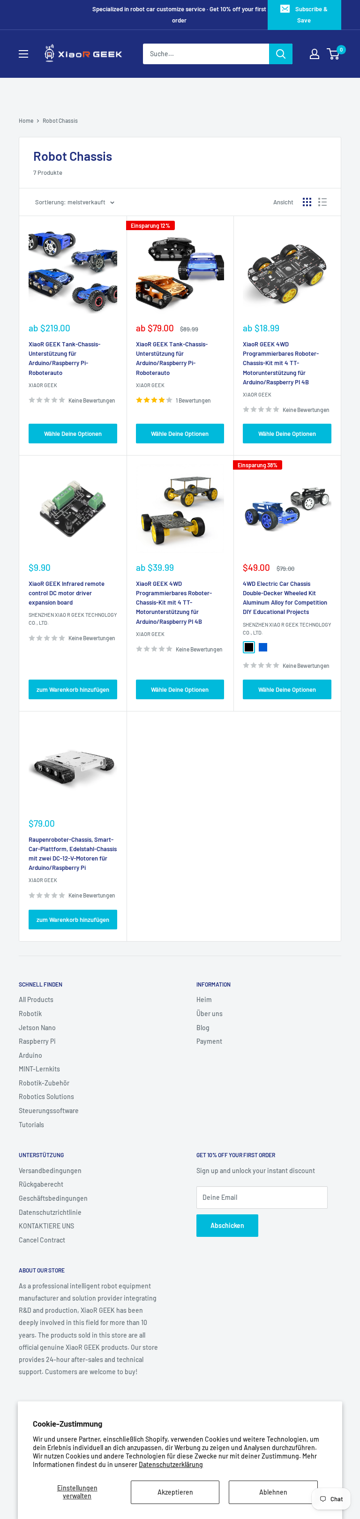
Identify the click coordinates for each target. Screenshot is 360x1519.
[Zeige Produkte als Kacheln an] (307, 202)
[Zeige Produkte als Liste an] (322, 202)
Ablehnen (273, 1492)
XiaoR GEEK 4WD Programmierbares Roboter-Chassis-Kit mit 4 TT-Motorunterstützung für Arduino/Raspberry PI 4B (281, 363)
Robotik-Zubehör (44, 1083)
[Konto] (314, 54)
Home (26, 120)
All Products (36, 999)
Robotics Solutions (46, 1096)
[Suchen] (280, 54)
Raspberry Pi (37, 1041)
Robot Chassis (60, 120)
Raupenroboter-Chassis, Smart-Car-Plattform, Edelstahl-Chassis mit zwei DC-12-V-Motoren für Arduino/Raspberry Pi (73, 853)
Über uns (209, 1014)
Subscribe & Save (311, 14)
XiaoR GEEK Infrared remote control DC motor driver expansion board (67, 593)
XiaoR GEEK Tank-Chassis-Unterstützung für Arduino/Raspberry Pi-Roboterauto (64, 358)
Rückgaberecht (41, 1184)
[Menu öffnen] (23, 54)
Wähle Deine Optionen (73, 433)
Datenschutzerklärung (171, 1464)
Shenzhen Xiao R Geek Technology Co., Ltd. (73, 619)
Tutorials (31, 1125)
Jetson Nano (37, 1028)
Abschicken (227, 1225)
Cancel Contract (42, 1240)
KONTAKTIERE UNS (46, 1226)
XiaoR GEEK (43, 385)
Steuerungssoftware (49, 1111)
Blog (203, 1028)
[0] (333, 54)
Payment (209, 1041)
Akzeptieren (175, 1492)
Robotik (30, 1014)
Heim (204, 999)
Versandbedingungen (50, 1171)
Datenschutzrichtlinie (50, 1212)
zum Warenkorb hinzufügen (73, 689)
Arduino (30, 1055)
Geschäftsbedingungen (53, 1198)
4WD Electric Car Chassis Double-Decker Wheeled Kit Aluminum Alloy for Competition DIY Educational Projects (285, 597)
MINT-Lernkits (39, 1069)
